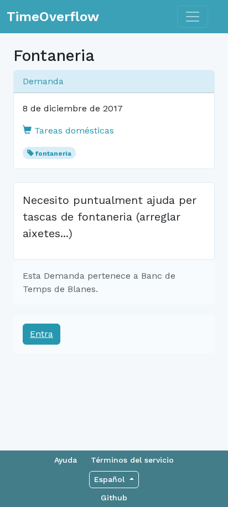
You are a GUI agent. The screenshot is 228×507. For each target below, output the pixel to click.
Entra (41, 334)
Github (114, 497)
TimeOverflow (53, 16)
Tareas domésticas (73, 130)
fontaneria (53, 153)
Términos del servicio (132, 459)
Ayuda (65, 459)
